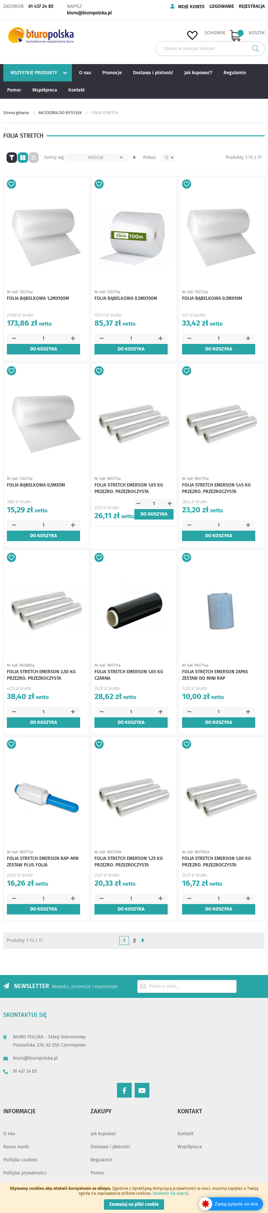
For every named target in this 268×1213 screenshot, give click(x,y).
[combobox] (210, 48)
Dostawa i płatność (110, 1147)
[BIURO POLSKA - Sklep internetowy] (41, 35)
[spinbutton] (43, 338)
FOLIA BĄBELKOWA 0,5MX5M (36, 485)
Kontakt (185, 1133)
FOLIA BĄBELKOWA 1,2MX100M (38, 298)
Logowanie (221, 6)
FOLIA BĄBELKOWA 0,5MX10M (212, 298)
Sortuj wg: (54, 157)
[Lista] (34, 157)
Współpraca (189, 1147)
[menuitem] (37, 73)
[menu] (134, 81)
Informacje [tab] (19, 1111)
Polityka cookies (20, 1160)
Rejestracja (252, 6)
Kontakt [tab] (189, 1111)
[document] (134, 1198)
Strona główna (16, 113)
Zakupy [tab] (101, 1111)
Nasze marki (16, 1147)
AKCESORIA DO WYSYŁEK (61, 113)
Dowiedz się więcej (171, 1193)
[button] (11, 184)
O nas (9, 1133)
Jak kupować (103, 1133)
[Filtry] (12, 157)
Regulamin (101, 1160)
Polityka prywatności (24, 1173)
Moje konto (191, 6)
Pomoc (98, 1173)
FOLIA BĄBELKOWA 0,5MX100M (125, 298)
